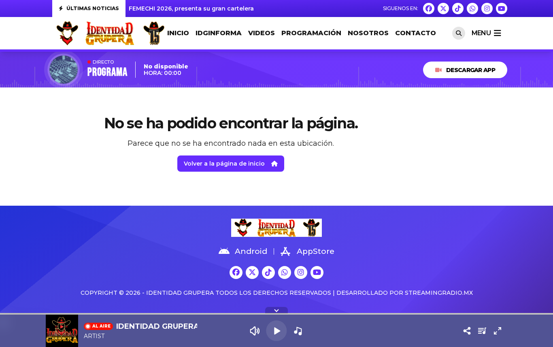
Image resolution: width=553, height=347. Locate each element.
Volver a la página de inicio (224, 163)
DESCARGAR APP (470, 70)
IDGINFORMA (219, 33)
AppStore (315, 251)
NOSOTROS (368, 33)
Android (251, 251)
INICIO (178, 33)
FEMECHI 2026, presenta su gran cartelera (191, 8)
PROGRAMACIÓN (311, 33)
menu (481, 33)
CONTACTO (415, 33)
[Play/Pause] (276, 330)
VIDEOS (261, 33)
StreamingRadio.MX (439, 292)
